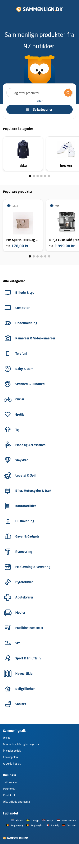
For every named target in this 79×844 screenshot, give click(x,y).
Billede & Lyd (25, 292)
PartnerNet (9, 788)
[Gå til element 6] (49, 176)
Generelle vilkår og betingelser (21, 744)
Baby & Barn (24, 369)
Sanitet (20, 704)
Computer (22, 308)
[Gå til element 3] (37, 176)
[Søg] (68, 93)
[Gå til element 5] (45, 176)
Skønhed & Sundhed (30, 384)
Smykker (21, 460)
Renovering (23, 552)
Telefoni (21, 353)
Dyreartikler (24, 582)
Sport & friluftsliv (28, 658)
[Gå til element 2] (34, 176)
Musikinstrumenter (29, 628)
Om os (6, 737)
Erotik (19, 414)
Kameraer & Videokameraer (35, 338)
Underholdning (26, 323)
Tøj (17, 430)
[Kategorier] (7, 9)
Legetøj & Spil (25, 475)
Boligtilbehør (25, 689)
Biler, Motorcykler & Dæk (33, 491)
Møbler (20, 612)
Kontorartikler (25, 506)
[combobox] (39, 92)
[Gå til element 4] (41, 176)
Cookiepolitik (10, 757)
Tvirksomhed (10, 782)
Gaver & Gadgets (27, 536)
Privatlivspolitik (12, 750)
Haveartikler (24, 673)
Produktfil (9, 795)
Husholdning (24, 521)
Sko (17, 643)
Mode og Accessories (30, 445)
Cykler (19, 399)
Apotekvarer (24, 597)
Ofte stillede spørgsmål (16, 801)
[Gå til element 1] (30, 176)
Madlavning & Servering (32, 567)
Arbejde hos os (12, 763)
